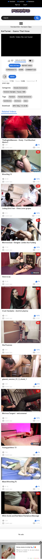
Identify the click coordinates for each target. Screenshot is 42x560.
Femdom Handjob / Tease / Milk (14, 92)
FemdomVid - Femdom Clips (21, 27)
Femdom (12, 1)
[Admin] (4, 76)
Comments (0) (31, 70)
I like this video (9, 61)
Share (21, 70)
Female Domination (20, 88)
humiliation (7, 101)
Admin (12, 76)
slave (26, 101)
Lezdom (21, 1)
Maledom (31, 1)
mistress (17, 101)
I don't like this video (12, 61)
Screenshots (11, 70)
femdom (12, 97)
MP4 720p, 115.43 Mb (20, 106)
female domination (24, 97)
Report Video (27, 65)
